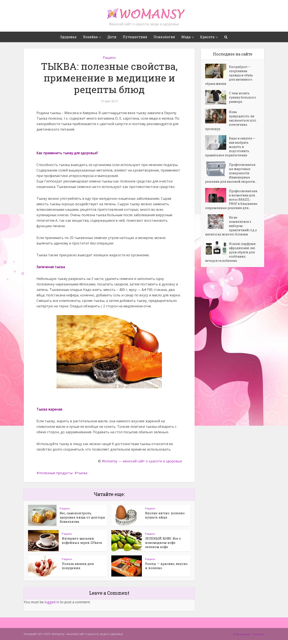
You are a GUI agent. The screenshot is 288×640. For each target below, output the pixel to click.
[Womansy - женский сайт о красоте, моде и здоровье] (144, 11)
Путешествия (135, 37)
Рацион (109, 57)
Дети (111, 37)
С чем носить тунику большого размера (242, 97)
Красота (207, 37)
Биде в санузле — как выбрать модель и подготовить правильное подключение (230, 146)
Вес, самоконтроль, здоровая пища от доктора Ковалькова (82, 517)
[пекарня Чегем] (109, 351)
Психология (164, 37)
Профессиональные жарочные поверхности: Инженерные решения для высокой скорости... (231, 173)
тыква (82, 473)
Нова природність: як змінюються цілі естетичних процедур (230, 120)
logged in (51, 602)
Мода (186, 37)
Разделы (258, 634)
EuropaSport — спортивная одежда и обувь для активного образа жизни (229, 75)
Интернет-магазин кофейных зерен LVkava (82, 540)
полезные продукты (56, 473)
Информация (241, 634)
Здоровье (68, 37)
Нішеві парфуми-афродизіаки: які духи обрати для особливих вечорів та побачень (231, 252)
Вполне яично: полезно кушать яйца (165, 515)
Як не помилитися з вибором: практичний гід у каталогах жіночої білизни (231, 225)
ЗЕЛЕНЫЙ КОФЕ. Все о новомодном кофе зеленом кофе (163, 542)
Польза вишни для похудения (78, 566)
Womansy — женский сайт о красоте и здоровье (142, 461)
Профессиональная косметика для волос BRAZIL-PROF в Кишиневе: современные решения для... (231, 199)
